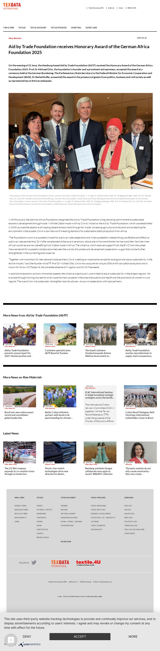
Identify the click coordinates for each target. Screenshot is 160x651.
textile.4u (111, 8)
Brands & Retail (43, 537)
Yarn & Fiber (8, 28)
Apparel (40, 522)
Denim (39, 526)
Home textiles (42, 530)
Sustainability (96, 530)
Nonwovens (41, 514)
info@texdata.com (105, 582)
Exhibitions (76, 28)
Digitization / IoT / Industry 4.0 (103, 518)
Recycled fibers (21, 514)
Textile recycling (98, 510)
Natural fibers (20, 506)
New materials (20, 518)
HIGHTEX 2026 (129, 514)
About (121, 8)
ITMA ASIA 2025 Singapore (134, 530)
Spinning (64, 506)
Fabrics (39, 506)
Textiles (22, 28)
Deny (27, 636)
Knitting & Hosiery (68, 514)
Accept (80, 636)
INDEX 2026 (128, 518)
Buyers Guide (91, 28)
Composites (41, 518)
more (133, 636)
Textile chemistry (98, 526)
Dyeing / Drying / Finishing (71, 522)
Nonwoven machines (69, 518)
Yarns (17, 522)
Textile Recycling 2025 (96, 8)
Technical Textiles (44, 510)
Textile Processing (98, 506)
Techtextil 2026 (130, 522)
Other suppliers (67, 526)
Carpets (40, 533)
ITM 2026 (127, 510)
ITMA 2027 (128, 506)
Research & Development (101, 514)
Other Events (129, 533)
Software (95, 522)
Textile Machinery (38, 28)
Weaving (64, 510)
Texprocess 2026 (130, 526)
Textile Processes (59, 28)
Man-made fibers (21, 510)
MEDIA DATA (132, 8)
